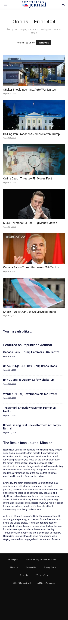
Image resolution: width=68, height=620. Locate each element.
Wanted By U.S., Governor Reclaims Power (30, 394)
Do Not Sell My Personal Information (42, 559)
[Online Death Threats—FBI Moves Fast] (34, 159)
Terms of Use (42, 575)
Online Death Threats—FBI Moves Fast (27, 178)
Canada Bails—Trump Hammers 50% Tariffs (31, 267)
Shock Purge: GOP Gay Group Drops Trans (29, 311)
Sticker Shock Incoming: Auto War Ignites (29, 89)
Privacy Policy (50, 567)
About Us (14, 567)
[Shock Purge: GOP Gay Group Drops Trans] (34, 293)
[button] (5, 4)
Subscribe (24, 575)
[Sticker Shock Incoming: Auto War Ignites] (34, 70)
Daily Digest (12, 559)
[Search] (63, 4)
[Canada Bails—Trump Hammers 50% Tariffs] (34, 248)
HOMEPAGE (44, 43)
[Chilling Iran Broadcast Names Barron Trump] (34, 115)
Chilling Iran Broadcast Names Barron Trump (31, 134)
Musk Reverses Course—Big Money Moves (30, 223)
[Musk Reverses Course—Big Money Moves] (34, 204)
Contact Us (31, 567)
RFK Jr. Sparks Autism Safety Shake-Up (28, 379)
